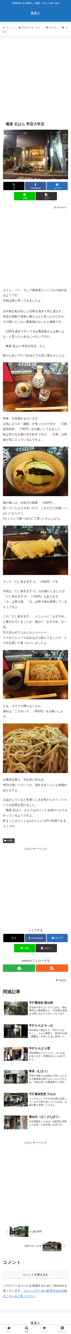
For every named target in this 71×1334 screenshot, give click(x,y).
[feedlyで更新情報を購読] (19, 968)
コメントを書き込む (35, 1274)
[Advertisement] (35, 80)
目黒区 (10, 840)
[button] (46, 196)
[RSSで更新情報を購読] (52, 968)
